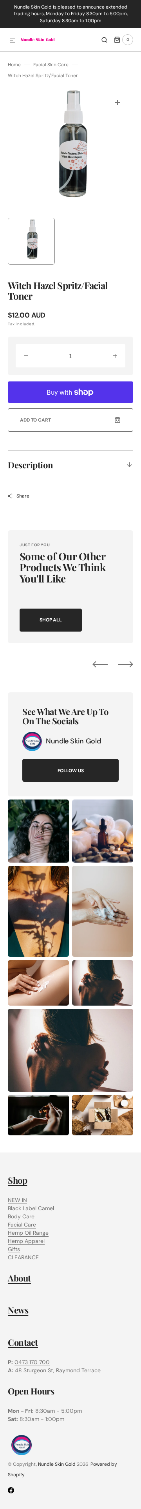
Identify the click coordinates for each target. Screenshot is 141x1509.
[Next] (125, 664)
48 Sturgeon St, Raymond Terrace (58, 1370)
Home (14, 65)
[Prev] (100, 664)
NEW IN (17, 1200)
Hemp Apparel (26, 1240)
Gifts (14, 1249)
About (19, 1278)
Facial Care (22, 1224)
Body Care (21, 1216)
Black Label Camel (31, 1208)
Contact (23, 1342)
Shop (17, 1180)
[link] (32, 741)
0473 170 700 (32, 1362)
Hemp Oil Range (28, 1232)
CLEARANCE (23, 1257)
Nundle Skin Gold (57, 1464)
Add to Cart (35, 420)
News (18, 1310)
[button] (12, 40)
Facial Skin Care (51, 65)
